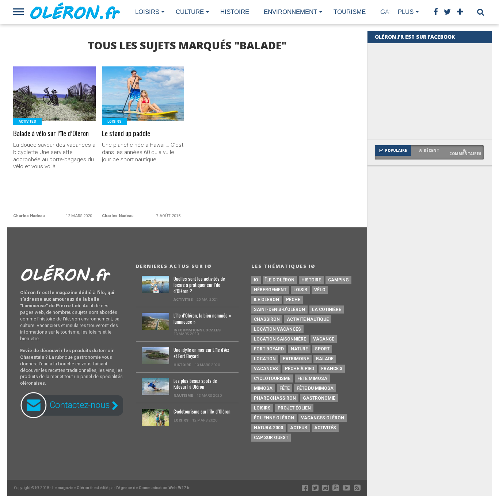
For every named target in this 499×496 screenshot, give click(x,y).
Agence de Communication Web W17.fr (154, 487)
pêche (293, 299)
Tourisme (350, 11)
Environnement (290, 11)
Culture (190, 11)
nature (299, 348)
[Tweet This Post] (54, 109)
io (256, 279)
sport (322, 348)
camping (338, 279)
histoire (311, 279)
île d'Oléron (279, 279)
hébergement (270, 289)
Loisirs (147, 11)
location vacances (277, 329)
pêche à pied (299, 368)
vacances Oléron (322, 417)
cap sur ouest (271, 437)
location (265, 358)
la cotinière (326, 309)
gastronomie (319, 398)
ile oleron (266, 299)
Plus (406, 11)
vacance (323, 339)
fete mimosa (312, 378)
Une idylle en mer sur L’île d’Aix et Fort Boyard (201, 353)
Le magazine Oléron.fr (72, 487)
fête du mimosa (315, 388)
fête (284, 388)
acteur (298, 427)
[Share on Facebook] (39, 109)
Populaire (396, 150)
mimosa (263, 388)
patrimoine (296, 358)
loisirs (262, 408)
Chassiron (267, 319)
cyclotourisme (272, 378)
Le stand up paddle (126, 133)
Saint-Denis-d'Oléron (279, 309)
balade (325, 358)
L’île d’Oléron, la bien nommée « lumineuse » (202, 319)
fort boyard (269, 348)
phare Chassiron (275, 398)
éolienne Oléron (274, 417)
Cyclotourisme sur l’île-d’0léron (202, 412)
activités (325, 427)
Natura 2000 (268, 427)
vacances (266, 368)
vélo (319, 289)
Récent (431, 150)
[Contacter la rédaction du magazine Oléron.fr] (71, 417)
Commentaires (465, 153)
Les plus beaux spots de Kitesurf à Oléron (195, 384)
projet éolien (294, 408)
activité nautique (308, 319)
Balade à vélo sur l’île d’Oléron (51, 133)
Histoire (234, 11)
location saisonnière (280, 339)
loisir (300, 289)
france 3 (331, 368)
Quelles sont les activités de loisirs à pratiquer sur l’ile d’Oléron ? (199, 285)
